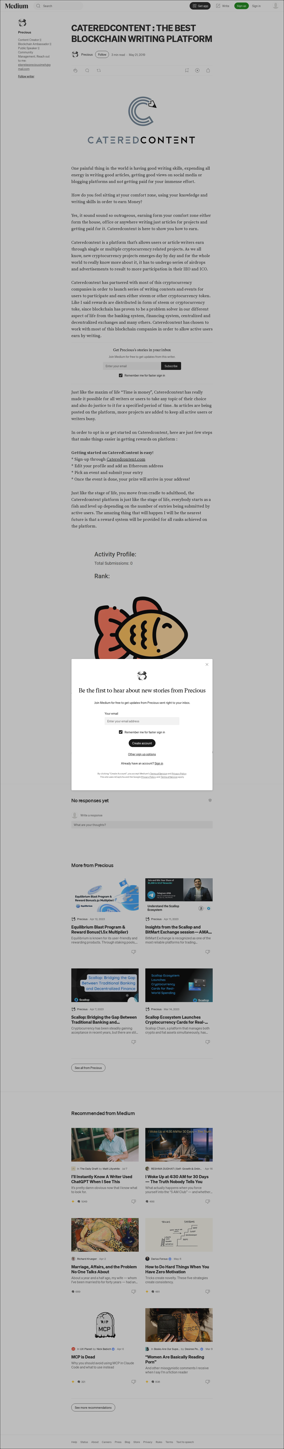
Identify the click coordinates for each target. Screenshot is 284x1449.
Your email (111, 713)
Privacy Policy (179, 773)
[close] (207, 664)
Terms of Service (158, 773)
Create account (142, 743)
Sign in (159, 763)
